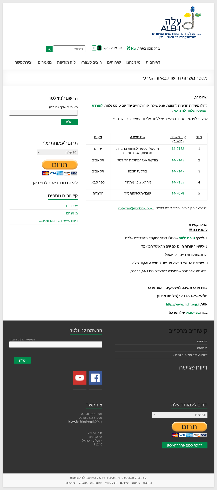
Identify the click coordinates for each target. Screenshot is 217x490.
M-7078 (178, 193)
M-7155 (178, 182)
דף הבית (153, 62)
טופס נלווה (187, 238)
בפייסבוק (193, 312)
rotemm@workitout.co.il (136, 208)
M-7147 (178, 171)
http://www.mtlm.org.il (182, 304)
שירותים (114, 62)
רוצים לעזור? (91, 62)
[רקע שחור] (99, 48)
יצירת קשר (23, 62)
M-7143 (178, 160)
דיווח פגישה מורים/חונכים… (58, 220)
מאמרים (45, 62)
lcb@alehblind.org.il (81, 421)
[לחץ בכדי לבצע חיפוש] (49, 49)
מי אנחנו (133, 62)
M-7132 (178, 148)
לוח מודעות (66, 62)
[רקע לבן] (94, 48)
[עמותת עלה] (177, 8)
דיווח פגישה (193, 367)
